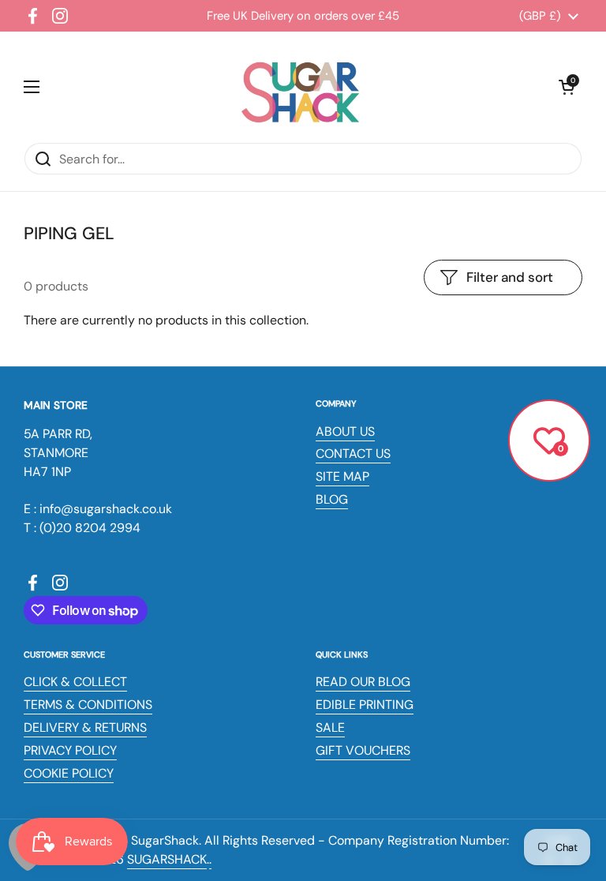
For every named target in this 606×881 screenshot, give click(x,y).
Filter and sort (509, 277)
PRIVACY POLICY (70, 750)
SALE (330, 727)
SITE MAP (342, 476)
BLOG (332, 499)
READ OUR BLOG (363, 681)
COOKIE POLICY (69, 773)
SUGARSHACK (167, 859)
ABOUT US (345, 431)
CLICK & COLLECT (75, 681)
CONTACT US (353, 453)
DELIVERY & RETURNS (85, 727)
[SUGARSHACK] (299, 86)
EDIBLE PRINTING (364, 704)
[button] (566, 87)
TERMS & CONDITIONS (88, 704)
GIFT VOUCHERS (363, 750)
